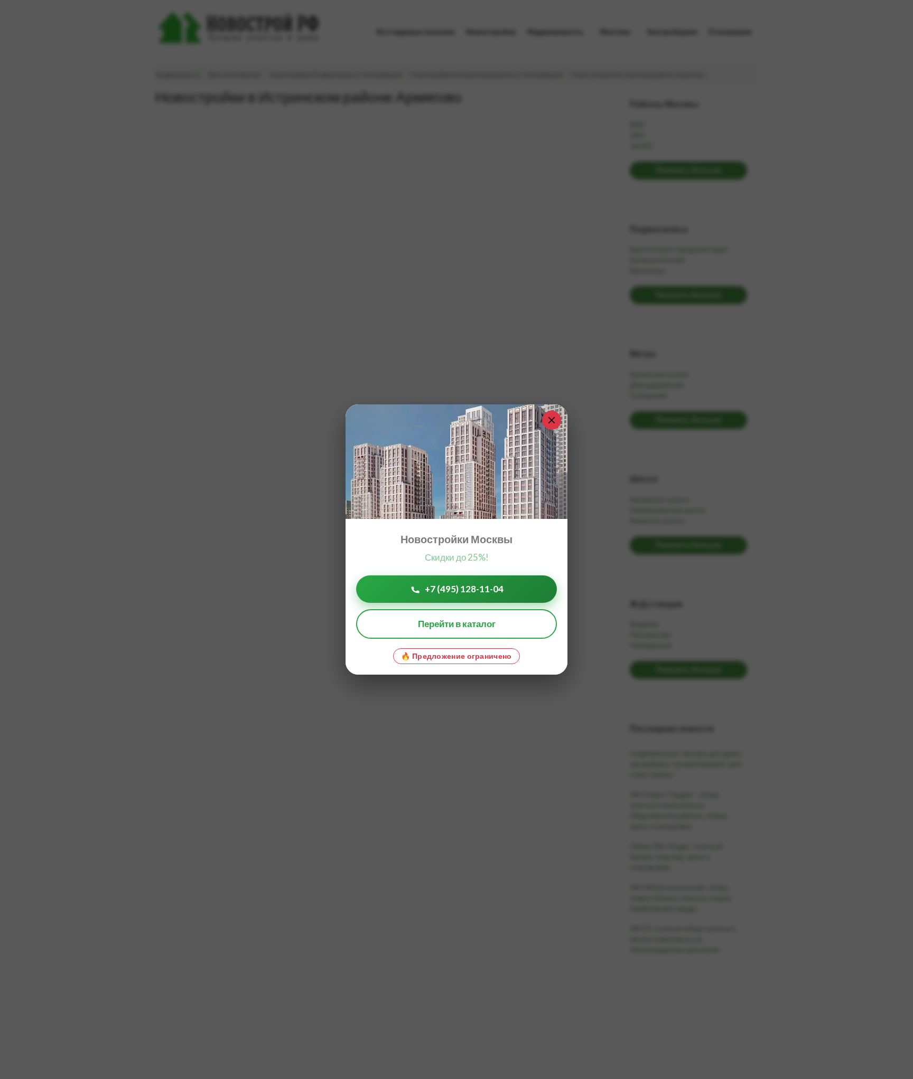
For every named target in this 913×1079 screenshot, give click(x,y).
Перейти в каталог (457, 623)
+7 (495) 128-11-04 (464, 588)
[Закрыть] (551, 420)
